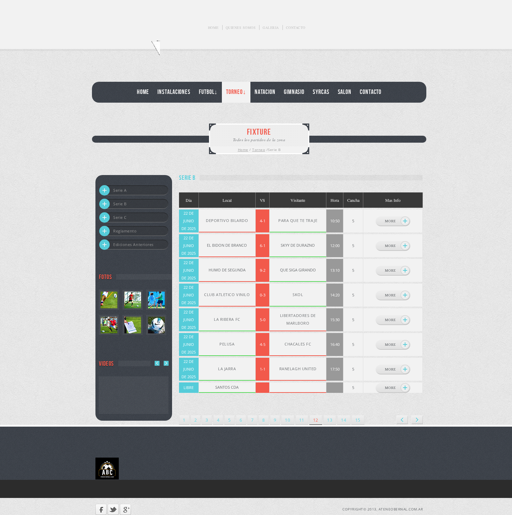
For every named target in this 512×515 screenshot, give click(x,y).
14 (343, 420)
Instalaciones (174, 92)
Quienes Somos (241, 27)
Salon (345, 92)
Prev (402, 419)
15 (357, 420)
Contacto (295, 27)
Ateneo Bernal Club (127, 52)
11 (301, 420)
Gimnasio (294, 92)
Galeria (271, 27)
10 (287, 420)
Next (417, 419)
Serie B (120, 203)
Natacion (265, 92)
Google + (125, 509)
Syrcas (321, 92)
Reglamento (125, 230)
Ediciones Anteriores (133, 244)
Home (213, 27)
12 (315, 420)
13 (329, 420)
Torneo (258, 149)
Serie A (120, 190)
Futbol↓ (208, 92)
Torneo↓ (236, 92)
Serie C (120, 217)
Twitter (113, 509)
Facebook (101, 509)
